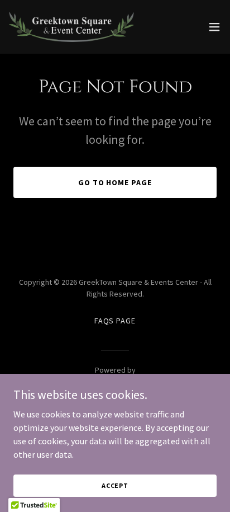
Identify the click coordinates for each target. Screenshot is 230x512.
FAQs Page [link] (115, 321)
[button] (214, 27)
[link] (71, 26)
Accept (115, 485)
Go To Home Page (115, 182)
